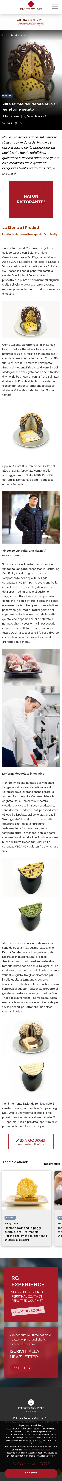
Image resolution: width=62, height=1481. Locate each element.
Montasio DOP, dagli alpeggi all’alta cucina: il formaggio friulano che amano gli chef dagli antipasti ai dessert (26, 1233)
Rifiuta (46, 1464)
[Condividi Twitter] (21, 123)
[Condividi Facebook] (16, 123)
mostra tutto (52, 1163)
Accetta (31, 1473)
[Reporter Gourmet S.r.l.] (31, 7)
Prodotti (7, 96)
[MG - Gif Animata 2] (31, 22)
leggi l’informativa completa (36, 1449)
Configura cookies (24, 1464)
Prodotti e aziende (19, 35)
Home (4, 35)
